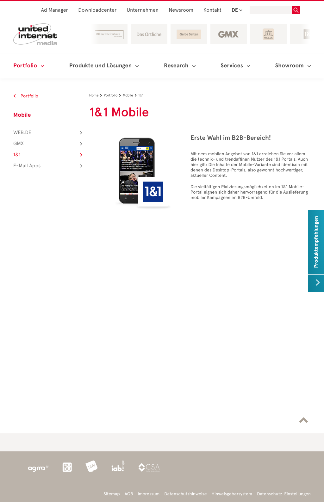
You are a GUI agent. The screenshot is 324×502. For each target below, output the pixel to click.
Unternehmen (143, 10)
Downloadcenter (97, 10)
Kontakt (212, 10)
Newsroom (181, 10)
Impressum (148, 494)
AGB (129, 494)
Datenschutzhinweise (185, 494)
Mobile (22, 115)
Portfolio (28, 96)
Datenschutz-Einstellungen (284, 494)
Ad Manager (54, 10)
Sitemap (111, 494)
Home (95, 95)
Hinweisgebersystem (232, 494)
